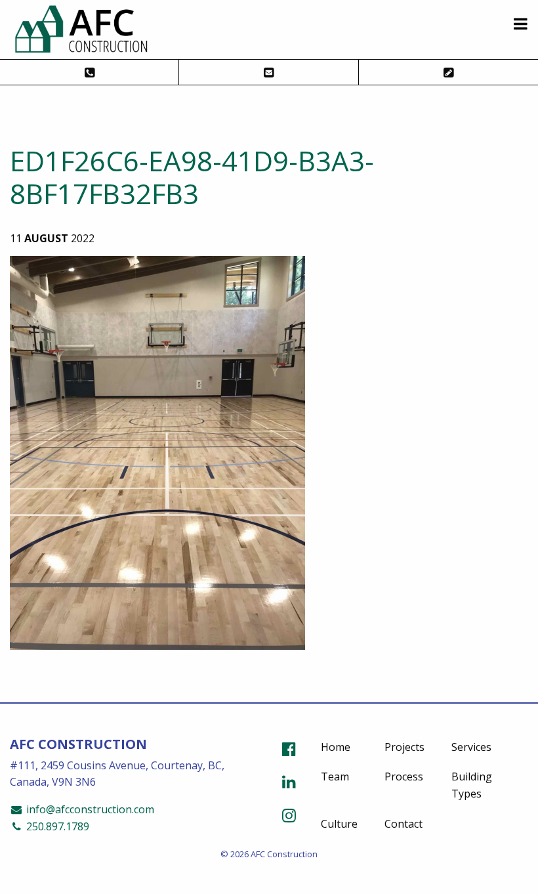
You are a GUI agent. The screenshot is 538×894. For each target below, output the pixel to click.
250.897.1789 (56, 826)
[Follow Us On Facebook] (289, 748)
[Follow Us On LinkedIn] (289, 781)
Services (471, 747)
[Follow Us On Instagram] (289, 815)
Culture (339, 824)
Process (403, 776)
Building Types (471, 785)
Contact (403, 824)
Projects (404, 747)
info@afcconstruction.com (89, 809)
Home (335, 747)
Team (335, 776)
